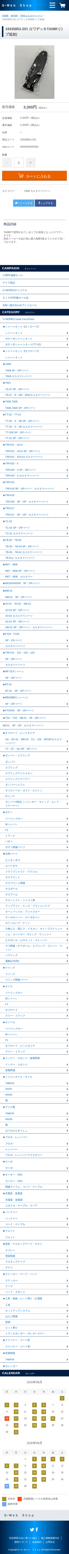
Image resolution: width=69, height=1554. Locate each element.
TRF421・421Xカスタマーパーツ (24, 456)
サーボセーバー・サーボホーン (22, 917)
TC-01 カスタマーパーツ (19, 533)
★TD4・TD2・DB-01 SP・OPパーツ (24, 718)
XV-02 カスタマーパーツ (19, 615)
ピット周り (11, 1327)
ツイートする (25, 203)
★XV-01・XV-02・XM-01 (17, 603)
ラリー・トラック (15, 1015)
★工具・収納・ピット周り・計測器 (22, 1298)
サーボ (9, 1168)
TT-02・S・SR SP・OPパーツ (22, 421)
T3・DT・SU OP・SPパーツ (21, 748)
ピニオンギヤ (12, 860)
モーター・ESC (14, 1181)
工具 (7, 1304)
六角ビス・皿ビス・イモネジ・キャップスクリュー (33, 928)
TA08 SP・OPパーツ (16, 370)
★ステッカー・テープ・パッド (20, 1274)
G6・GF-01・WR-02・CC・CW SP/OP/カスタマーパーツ (33, 741)
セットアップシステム (17, 1310)
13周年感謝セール (13, 275)
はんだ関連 (11, 1316)
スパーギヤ (11, 865)
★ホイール (9, 1022)
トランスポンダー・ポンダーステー (25, 1333)
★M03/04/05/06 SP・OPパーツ (21, 583)
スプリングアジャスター (19, 773)
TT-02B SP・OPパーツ (18, 432)
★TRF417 (8, 508)
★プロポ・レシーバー (15, 1137)
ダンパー (10, 761)
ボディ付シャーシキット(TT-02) (23, 344)
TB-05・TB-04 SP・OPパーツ (22, 546)
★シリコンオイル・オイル (17, 1076)
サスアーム (11, 894)
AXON (8, 1094)
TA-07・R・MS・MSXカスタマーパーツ (27, 394)
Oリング (10, 796)
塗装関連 (10, 1256)
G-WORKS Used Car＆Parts (18, 319)
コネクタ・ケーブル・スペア (21, 1205)
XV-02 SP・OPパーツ (17, 610)
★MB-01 (8, 590)
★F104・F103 (11, 633)
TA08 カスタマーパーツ (31, 15)
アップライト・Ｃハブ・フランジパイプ (27, 905)
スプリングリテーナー (17, 779)
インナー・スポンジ (16, 1064)
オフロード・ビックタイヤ (20, 1045)
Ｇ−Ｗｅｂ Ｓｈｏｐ (16, 5)
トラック (10, 835)
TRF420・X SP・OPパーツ (20, 469)
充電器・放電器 (14, 1199)
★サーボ (8, 1161)
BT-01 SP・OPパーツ (18, 690)
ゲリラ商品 (9, 282)
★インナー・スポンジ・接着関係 (21, 1058)
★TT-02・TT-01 (12, 414)
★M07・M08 (10, 564)
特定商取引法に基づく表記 (23, 1538)
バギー (9, 841)
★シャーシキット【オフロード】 (21, 351)
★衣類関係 (9, 1353)
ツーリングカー (14, 818)
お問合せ (50, 1542)
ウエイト (10, 1237)
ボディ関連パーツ (15, 847)
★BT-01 (7, 684)
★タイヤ (8, 986)
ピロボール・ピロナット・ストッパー (26, 940)
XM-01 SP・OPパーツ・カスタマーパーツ (28, 627)
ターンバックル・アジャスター (22, 911)
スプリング (11, 767)
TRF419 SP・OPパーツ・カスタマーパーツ (29, 488)
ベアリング (11, 955)
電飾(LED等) (12, 961)
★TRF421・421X (13, 444)
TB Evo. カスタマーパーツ (20, 557)
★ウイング (9, 967)
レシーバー (11, 1149)
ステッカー (11, 1280)
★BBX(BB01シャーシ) (15, 697)
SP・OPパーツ (13, 640)
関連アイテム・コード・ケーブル (23, 1186)
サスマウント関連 (15, 883)
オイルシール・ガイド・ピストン (23, 790)
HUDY (8, 1089)
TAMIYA (9, 1083)
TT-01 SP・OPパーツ (17, 438)
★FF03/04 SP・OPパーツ (18, 710)
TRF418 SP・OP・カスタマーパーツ (26, 501)
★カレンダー (10, 1366)
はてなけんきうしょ (16, 1130)
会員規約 (36, 1542)
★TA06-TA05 (10, 401)
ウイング (10, 974)
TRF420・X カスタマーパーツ (22, 475)
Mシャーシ (11, 824)
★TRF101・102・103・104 (18, 652)
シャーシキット (14, 333)
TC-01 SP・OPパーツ (17, 527)
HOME (5, 15)
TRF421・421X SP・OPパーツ (22, 451)
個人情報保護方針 (50, 1538)
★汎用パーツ (10, 853)
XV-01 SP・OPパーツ (17, 621)
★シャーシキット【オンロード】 (21, 326)
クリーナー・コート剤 (17, 1346)
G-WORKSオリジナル (15, 290)
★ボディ (8, 812)
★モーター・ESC (12, 1174)
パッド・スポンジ (15, 1291)
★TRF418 (8, 495)
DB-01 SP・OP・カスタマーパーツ (23, 725)
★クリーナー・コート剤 (16, 1340)
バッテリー (11, 1218)
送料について (21, 1542)
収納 (7, 1322)
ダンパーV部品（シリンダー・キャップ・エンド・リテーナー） (33, 803)
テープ (9, 1286)
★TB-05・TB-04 (12, 540)
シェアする (47, 203)
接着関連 (10, 1070)
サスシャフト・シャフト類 (20, 900)
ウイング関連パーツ (16, 979)
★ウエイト (9, 1230)
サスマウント (12, 877)
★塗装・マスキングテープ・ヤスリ (22, 1243)
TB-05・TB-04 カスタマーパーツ (23, 552)
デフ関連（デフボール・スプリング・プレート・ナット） (33, 947)
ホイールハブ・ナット (17, 923)
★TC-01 (7, 521)
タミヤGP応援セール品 (15, 297)
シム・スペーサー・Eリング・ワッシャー (28, 934)
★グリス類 (9, 1107)
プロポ (9, 1143)
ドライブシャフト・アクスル (21, 871)
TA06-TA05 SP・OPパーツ (20, 408)
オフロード (11, 1009)
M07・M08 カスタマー (19, 576)
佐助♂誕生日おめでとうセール (20, 305)
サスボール (11, 888)
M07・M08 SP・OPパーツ (20, 570)
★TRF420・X (10, 463)
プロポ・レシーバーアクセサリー (23, 1155)
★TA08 (14, 15)
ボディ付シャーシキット (19, 338)
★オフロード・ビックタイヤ (19, 732)
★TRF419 (8, 482)
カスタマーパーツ (15, 646)
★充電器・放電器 (12, 1193)
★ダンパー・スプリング (16, 755)
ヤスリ (9, 1267)
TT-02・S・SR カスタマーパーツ (23, 426)
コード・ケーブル (15, 1224)
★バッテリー (10, 1212)
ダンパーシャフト (15, 784)
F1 (6, 830)
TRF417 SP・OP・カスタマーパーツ (26, 514)
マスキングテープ (15, 1261)
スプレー (10, 1250)
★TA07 (7, 382)
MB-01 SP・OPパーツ (18, 597)
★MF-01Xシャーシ (13, 671)
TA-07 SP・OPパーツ (17, 389)
